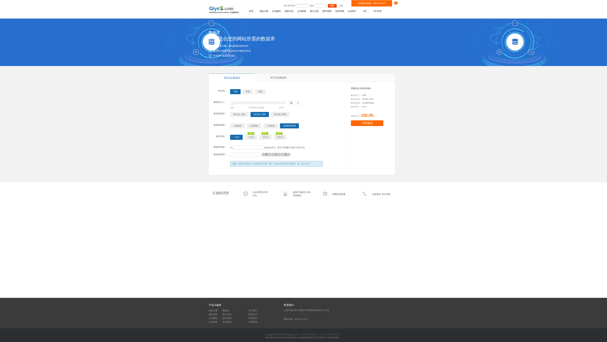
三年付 (265, 137)
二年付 (251, 137)
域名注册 (263, 11)
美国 (260, 91)
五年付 (280, 137)
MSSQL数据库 (232, 77)
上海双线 (254, 126)
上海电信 (237, 126)
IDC (365, 11)
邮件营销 (327, 11)
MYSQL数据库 (278, 77)
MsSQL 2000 (239, 114)
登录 (332, 6)
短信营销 (339, 11)
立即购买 (367, 123)
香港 (248, 91)
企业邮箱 (301, 11)
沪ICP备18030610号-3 (329, 334)
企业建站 (276, 11)
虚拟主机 (289, 11)
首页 (251, 11)
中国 (235, 91)
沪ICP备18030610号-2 (309, 334)
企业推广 (352, 11)
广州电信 (271, 126)
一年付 (236, 137)
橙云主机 (314, 11)
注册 (341, 6)
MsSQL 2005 (260, 114)
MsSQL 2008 (280, 114)
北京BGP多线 (289, 126)
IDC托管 (378, 11)
